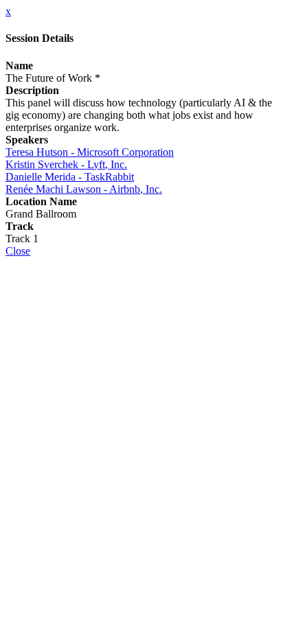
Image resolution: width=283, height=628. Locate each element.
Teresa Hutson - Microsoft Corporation (89, 152)
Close (17, 251)
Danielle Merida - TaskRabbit (69, 177)
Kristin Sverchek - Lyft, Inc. (66, 164)
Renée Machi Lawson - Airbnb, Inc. (83, 189)
